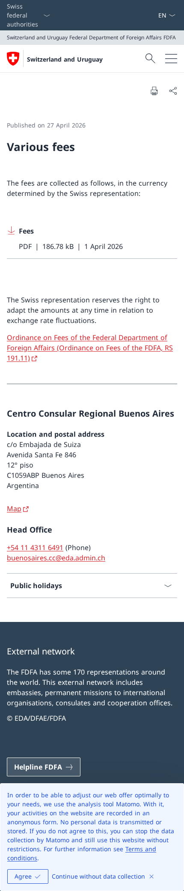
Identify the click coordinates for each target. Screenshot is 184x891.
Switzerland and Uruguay (65, 59)
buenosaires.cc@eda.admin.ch (56, 557)
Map (14, 508)
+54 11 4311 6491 (35, 547)
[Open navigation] (171, 58)
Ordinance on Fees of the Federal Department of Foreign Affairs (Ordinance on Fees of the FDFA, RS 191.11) (90, 348)
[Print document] (154, 90)
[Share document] (172, 90)
